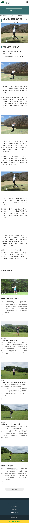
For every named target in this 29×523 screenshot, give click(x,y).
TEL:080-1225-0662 (14, 506)
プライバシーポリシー (14, 512)
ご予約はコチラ (15, 521)
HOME (1, 15)
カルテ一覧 (5, 15)
